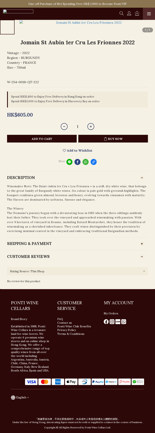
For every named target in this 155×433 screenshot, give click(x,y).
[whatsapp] (86, 162)
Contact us (64, 322)
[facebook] (77, 162)
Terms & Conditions (70, 334)
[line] (69, 162)
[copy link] (94, 162)
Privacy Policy (67, 330)
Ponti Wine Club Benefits (74, 326)
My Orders (111, 313)
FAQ (60, 319)
